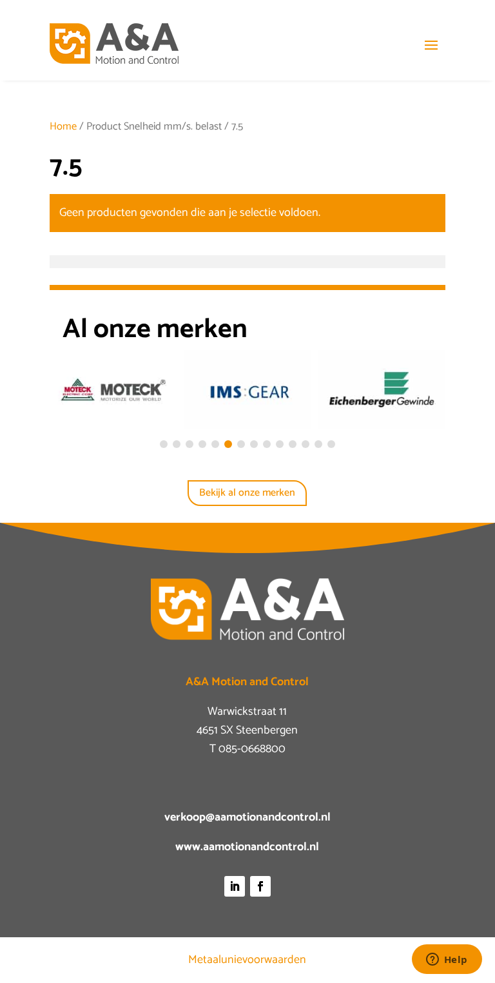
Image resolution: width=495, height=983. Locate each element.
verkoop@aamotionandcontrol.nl (247, 817)
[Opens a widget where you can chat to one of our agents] (446, 960)
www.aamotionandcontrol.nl (247, 847)
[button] (164, 444)
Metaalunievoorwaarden (247, 959)
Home (63, 126)
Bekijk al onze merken (247, 492)
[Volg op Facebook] (260, 886)
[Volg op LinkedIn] (234, 886)
